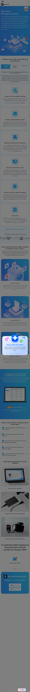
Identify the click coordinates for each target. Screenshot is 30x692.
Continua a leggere (15, 353)
